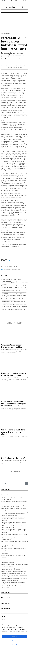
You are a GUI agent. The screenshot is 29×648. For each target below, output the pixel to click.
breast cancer (20, 62)
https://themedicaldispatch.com (12, 269)
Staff (4, 260)
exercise (24, 62)
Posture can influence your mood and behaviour (14, 559)
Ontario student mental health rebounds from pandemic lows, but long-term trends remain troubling (13, 518)
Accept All (14, 636)
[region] (14, 635)
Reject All (14, 644)
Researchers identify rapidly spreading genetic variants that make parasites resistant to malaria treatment (14, 531)
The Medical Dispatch (14, 7)
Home (3, 619)
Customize (14, 640)
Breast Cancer (6, 34)
